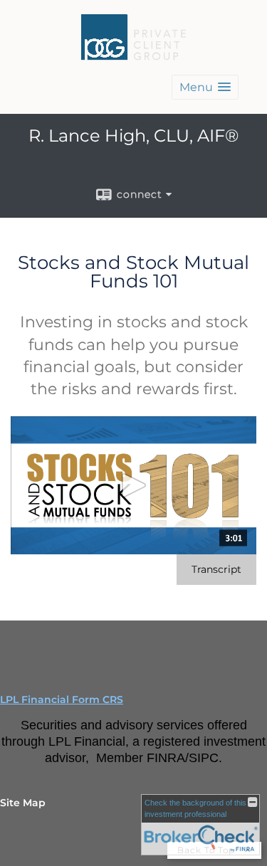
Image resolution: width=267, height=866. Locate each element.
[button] (205, 87)
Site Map (23, 802)
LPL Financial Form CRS (61, 699)
